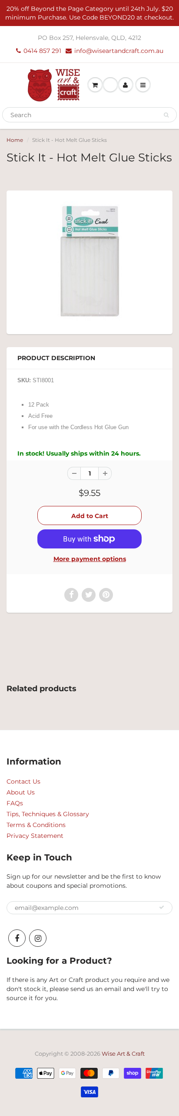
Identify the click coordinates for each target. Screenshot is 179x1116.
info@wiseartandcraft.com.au (118, 51)
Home (15, 140)
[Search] (166, 115)
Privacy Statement (35, 836)
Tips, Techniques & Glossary (48, 814)
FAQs (15, 803)
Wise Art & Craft (123, 1053)
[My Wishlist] (110, 85)
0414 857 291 (42, 51)
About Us (21, 792)
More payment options (89, 559)
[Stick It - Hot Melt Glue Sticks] (89, 261)
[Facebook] (17, 938)
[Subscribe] (162, 907)
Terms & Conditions (36, 825)
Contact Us (23, 781)
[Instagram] (37, 938)
